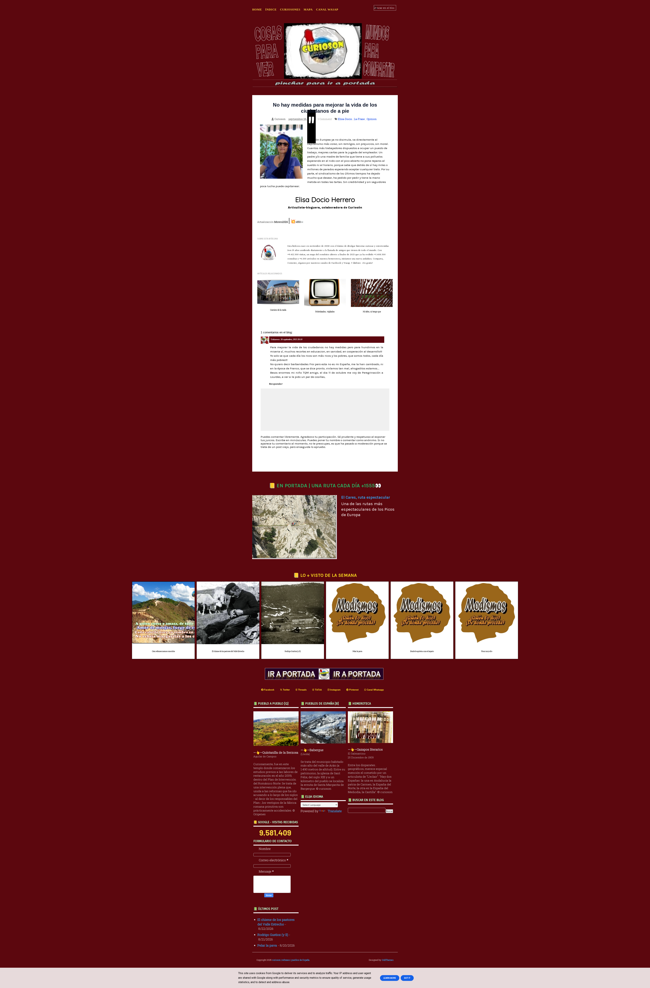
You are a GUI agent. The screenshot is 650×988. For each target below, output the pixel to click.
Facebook (268, 690)
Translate (335, 811)
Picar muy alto (486, 651)
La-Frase (359, 119)
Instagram (335, 690)
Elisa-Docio (345, 119)
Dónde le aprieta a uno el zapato (422, 651)
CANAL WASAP (327, 9)
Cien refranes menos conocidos (163, 651)
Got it (407, 978)
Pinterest (354, 690)
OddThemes (388, 959)
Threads (302, 690)
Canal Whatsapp (375, 690)
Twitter (286, 690)
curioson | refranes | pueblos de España (290, 959)
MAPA (308, 9)
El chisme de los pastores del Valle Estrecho (228, 651)
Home (257, 9)
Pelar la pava (357, 651)
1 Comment (325, 119)
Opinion (372, 119)
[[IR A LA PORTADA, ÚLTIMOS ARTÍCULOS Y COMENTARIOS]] (325, 678)
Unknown (275, 339)
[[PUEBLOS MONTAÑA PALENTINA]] (276, 744)
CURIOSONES (290, 9)
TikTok (318, 690)
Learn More (389, 978)
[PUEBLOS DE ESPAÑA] (324, 742)
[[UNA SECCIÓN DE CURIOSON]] (371, 742)
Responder (276, 384)
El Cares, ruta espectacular (365, 497)
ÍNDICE (271, 9)
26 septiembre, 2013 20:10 (291, 339)
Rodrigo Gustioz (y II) (293, 651)
